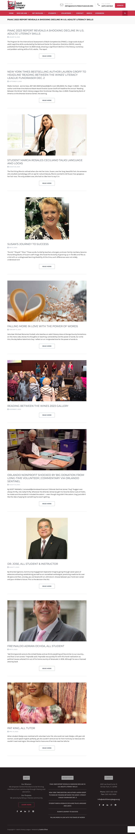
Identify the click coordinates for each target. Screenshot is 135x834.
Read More (46, 56)
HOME (11, 13)
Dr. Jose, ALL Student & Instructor (32, 563)
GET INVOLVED (37, 13)
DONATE (120, 5)
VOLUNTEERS (66, 13)
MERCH (89, 13)
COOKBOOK (99, 13)
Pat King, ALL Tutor (21, 728)
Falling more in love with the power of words (42, 326)
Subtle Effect (43, 829)
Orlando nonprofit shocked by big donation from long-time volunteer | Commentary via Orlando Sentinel (45, 478)
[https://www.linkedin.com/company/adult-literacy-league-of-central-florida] (25, 811)
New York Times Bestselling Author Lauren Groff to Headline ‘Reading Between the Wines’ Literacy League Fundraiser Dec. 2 (46, 74)
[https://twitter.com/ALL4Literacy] (21, 811)
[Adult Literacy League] (16, 5)
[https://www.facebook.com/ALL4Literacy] (17, 811)
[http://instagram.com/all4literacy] (33, 811)
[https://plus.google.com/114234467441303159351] (29, 811)
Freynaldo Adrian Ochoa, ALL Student (35, 646)
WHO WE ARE (22, 13)
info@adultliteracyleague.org (79, 6)
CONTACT (79, 13)
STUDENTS (52, 13)
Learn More (26, 804)
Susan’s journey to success (28, 244)
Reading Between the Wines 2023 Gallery (37, 405)
